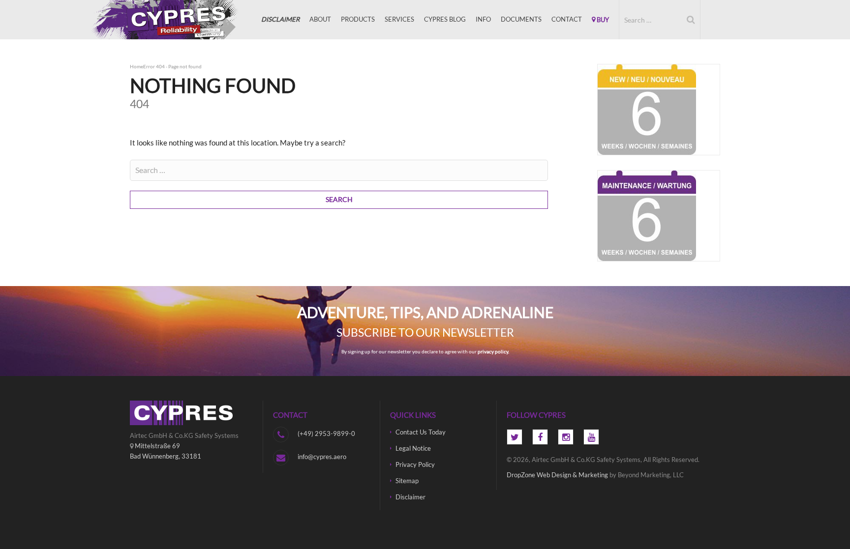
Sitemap (407, 481)
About (320, 19)
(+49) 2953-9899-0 (326, 433)
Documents (521, 19)
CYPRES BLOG (445, 19)
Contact (566, 19)
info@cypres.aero (322, 457)
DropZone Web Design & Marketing (557, 475)
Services (399, 19)
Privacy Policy (415, 464)
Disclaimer (410, 497)
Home (136, 66)
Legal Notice (413, 448)
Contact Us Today (420, 432)
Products (358, 19)
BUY (602, 20)
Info (483, 19)
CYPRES (179, 19)
